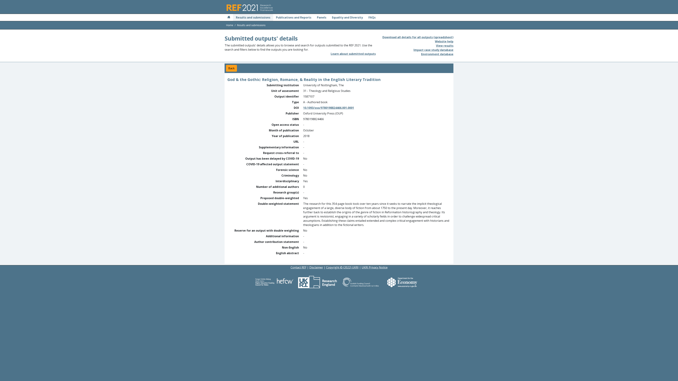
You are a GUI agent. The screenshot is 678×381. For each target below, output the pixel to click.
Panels (321, 17)
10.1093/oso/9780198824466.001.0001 (328, 108)
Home (229, 25)
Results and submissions (253, 17)
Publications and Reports (293, 17)
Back (231, 68)
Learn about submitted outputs (353, 54)
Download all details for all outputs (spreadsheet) (417, 37)
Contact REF (298, 267)
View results (444, 46)
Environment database (437, 54)
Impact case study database (433, 50)
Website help (444, 41)
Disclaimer (316, 267)
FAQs (372, 17)
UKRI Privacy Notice (375, 267)
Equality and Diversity (347, 17)
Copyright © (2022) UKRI (342, 267)
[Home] (229, 17)
